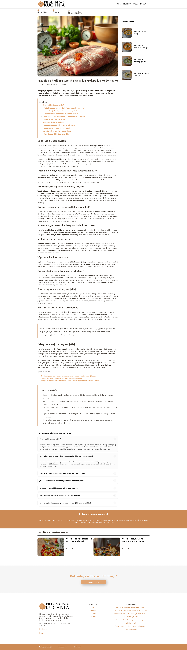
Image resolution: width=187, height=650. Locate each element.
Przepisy (127, 4)
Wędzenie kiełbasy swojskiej (53, 122)
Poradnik (144, 4)
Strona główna (42, 12)
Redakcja (43, 629)
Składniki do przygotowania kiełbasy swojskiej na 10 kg (63, 108)
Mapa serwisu (62, 647)
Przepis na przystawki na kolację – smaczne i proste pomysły (132, 540)
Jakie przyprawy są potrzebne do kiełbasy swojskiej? (61, 113)
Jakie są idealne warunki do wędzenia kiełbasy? (60, 125)
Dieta (119, 4)
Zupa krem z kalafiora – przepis (141, 75)
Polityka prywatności (44, 647)
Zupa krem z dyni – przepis (140, 33)
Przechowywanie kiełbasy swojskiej (56, 128)
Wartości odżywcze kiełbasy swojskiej (57, 131)
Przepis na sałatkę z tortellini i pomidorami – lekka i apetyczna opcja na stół (78, 540)
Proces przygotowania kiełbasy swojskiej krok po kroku (64, 116)
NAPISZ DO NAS (93, 582)
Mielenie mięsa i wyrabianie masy (55, 119)
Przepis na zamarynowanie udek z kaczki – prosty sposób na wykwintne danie (70, 380)
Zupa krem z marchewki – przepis (141, 47)
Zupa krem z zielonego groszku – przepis (141, 61)
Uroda (135, 4)
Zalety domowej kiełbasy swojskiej (56, 134)
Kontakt (42, 633)
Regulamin (77, 647)
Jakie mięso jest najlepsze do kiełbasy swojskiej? (60, 111)
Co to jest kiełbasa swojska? (53, 105)
